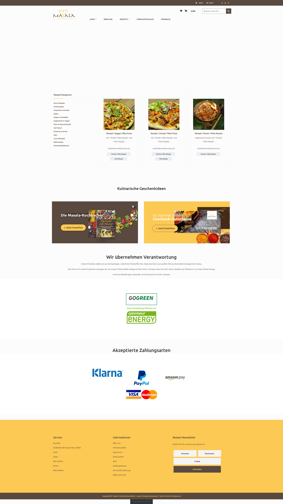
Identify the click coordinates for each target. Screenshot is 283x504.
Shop (92, 19)
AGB (114, 461)
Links (55, 452)
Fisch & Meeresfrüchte (62, 124)
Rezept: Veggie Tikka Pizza (119, 133)
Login (210, 3)
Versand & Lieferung (121, 470)
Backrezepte (58, 142)
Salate (56, 114)
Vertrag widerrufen (141, 501)
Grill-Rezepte (59, 107)
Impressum (117, 452)
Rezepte (124, 19)
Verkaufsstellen (145, 19)
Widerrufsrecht (119, 475)
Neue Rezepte (59, 103)
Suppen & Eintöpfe (61, 117)
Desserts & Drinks (60, 131)
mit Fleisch (58, 128)
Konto (55, 466)
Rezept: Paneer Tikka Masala (208, 133)
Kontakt (56, 443)
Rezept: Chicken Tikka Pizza (164, 133)
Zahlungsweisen (120, 466)
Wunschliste (58, 470)
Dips (55, 135)
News (55, 456)
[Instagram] (225, 3)
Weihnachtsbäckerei (61, 145)
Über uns (108, 19)
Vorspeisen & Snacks (61, 110)
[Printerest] (228, 3)
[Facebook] (222, 3)
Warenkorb (58, 461)
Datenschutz (118, 456)
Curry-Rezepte (59, 138)
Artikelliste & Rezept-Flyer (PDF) (67, 447)
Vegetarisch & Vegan (62, 121)
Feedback (165, 19)
